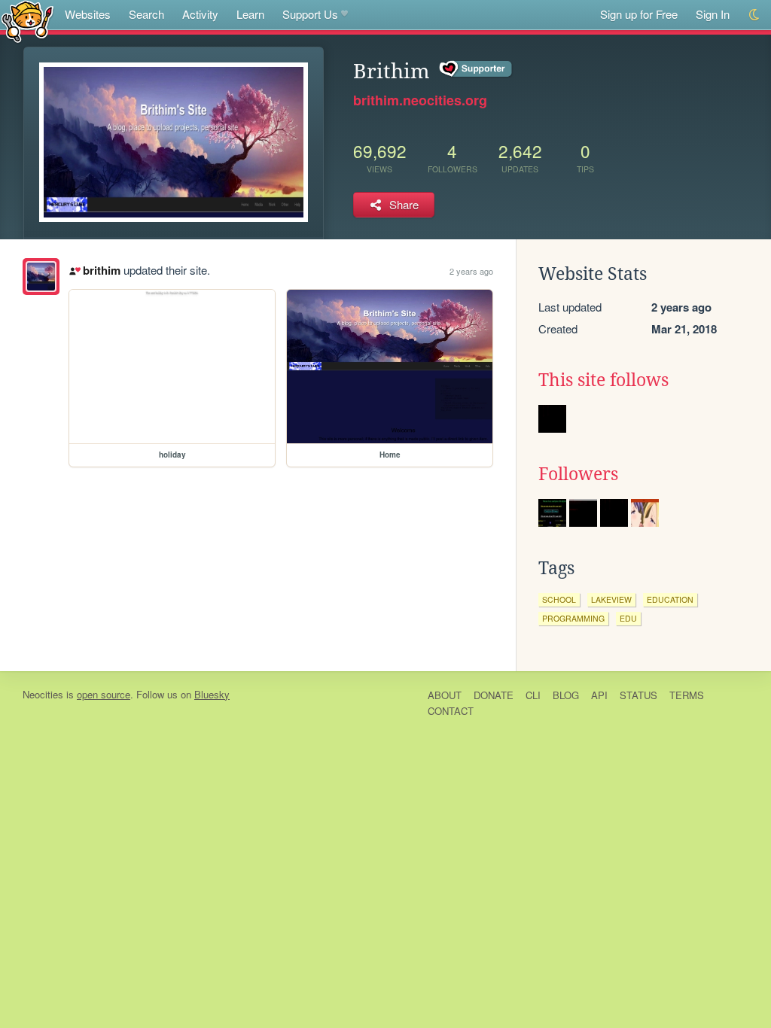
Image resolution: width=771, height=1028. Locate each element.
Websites (88, 14)
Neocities (43, 694)
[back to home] (27, 21)
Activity (200, 14)
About (445, 695)
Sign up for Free (639, 14)
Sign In (713, 14)
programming (573, 618)
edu (628, 618)
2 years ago (471, 271)
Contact (451, 711)
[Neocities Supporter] (476, 69)
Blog (566, 695)
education (670, 599)
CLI (533, 695)
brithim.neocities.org (420, 100)
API (599, 695)
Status (638, 695)
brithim (101, 270)
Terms (686, 695)
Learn (250, 14)
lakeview (611, 599)
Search (146, 14)
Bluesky (212, 694)
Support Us (310, 14)
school (559, 599)
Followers (578, 474)
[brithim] (41, 276)
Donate (493, 695)
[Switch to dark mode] (755, 14)
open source (103, 694)
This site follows (603, 380)
